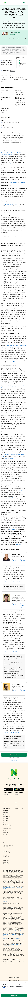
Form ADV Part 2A (13, 934)
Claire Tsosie (18, 32)
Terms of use (6, 842)
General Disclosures (17, 937)
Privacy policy (7, 849)
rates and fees (8, 164)
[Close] (26, 982)
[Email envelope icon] (15, 562)
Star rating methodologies (7, 825)
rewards (22, 182)
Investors (6, 834)
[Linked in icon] (22, 562)
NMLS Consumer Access (9, 887)
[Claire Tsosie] (4, 33)
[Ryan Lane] (6, 687)
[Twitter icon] (22, 606)
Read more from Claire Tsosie (11, 582)
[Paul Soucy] (6, 33)
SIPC (20, 930)
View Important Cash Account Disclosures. (12, 945)
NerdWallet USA (15, 977)
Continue (14, 995)
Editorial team (7, 828)
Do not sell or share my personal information (7, 861)
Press (4, 830)
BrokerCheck (17, 938)
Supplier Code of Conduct (8, 845)
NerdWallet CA (15, 980)
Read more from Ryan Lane (11, 732)
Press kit (5, 832)
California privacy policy (7, 852)
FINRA (16, 930)
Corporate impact (6, 813)
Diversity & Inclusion (6, 817)
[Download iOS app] (8, 789)
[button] (25, 64)
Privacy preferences (6, 855)
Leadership (6, 808)
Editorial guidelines (6, 821)
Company (6, 806)
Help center (18, 806)
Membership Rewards (10, 204)
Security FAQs (19, 808)
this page (12, 529)
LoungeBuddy (9, 498)
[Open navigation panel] (2, 2)
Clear (20, 490)
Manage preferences (14, 991)
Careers (5, 810)
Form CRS (5, 934)
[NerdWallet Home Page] (5, 2)
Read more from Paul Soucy (11, 652)
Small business (12, 182)
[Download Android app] (19, 789)
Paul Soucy (12, 34)
